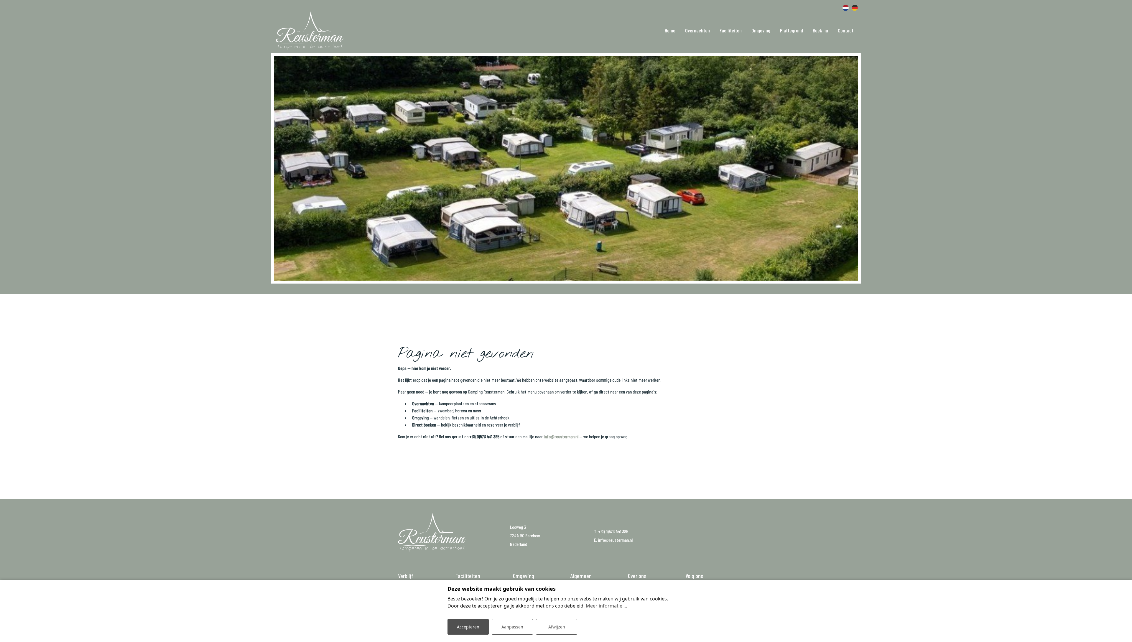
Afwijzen (556, 627)
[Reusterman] (309, 30)
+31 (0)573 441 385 (613, 531)
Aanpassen (512, 627)
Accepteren (468, 627)
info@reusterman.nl (561, 436)
